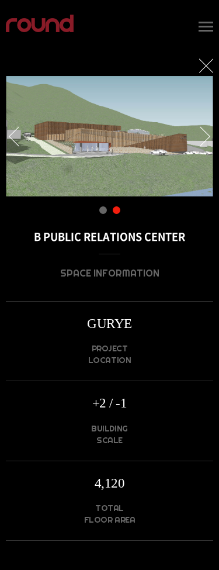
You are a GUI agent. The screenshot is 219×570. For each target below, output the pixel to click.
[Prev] (18, 137)
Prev (18, 137)
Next (200, 137)
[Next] (200, 137)
